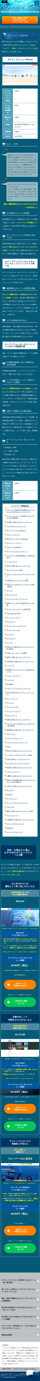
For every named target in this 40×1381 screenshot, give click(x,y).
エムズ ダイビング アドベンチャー (18, 763)
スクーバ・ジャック (13, 535)
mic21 (9, 746)
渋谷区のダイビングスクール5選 (17, 580)
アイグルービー (12, 799)
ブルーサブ (10, 807)
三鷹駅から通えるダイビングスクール (19, 776)
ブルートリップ (12, 715)
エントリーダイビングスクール (17, 803)
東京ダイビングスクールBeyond (17, 539)
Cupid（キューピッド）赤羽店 (17, 653)
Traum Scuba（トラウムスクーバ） (19, 759)
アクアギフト (11, 622)
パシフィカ (10, 680)
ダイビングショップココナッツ (17, 551)
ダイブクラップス (12, 707)
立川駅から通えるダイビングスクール (19, 522)
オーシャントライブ (13, 617)
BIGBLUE (10, 828)
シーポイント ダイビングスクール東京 (19, 755)
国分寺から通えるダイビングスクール (19, 751)
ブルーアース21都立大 (14, 547)
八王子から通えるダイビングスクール (19, 786)
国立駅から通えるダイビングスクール (19, 767)
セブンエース (11, 734)
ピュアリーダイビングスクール (17, 742)
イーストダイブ (12, 562)
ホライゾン (10, 703)
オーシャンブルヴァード (15, 832)
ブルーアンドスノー (13, 772)
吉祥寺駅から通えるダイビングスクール (20, 661)
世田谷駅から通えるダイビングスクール (20, 730)
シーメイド (10, 665)
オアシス (9, 590)
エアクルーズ (11, 638)
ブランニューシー (12, 815)
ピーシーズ (10, 634)
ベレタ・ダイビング (13, 676)
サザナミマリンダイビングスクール (18, 688)
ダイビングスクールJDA (15, 570)
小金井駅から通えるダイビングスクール (20, 819)
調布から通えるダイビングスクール (18, 657)
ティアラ (9, 643)
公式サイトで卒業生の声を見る (21, 985)
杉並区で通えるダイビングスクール (18, 719)
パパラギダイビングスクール (16, 526)
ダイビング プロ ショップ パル (17, 599)
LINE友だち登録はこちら (21, 1002)
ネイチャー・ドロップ (14, 543)
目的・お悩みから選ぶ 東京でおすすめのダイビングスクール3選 (20, 20)
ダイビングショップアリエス (16, 626)
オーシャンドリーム (13, 711)
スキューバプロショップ (15, 738)
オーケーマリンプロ (13, 630)
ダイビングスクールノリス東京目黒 (18, 609)
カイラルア (10, 790)
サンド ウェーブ (12, 698)
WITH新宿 (10, 684)
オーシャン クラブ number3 (16, 530)
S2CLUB (9, 794)
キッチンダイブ (12, 595)
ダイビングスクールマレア (15, 824)
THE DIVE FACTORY (14, 613)
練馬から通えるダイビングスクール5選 (20, 811)
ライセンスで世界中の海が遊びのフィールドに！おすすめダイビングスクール (14, 1375)
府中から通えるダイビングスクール (18, 566)
